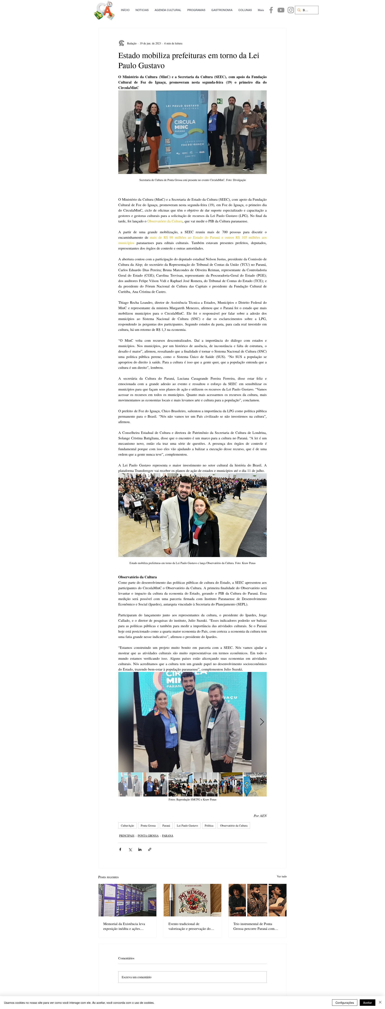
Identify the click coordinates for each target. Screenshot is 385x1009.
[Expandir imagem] (192, 722)
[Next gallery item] (262, 722)
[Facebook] (271, 10)
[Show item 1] (130, 784)
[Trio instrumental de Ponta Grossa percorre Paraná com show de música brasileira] (258, 900)
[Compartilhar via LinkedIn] (140, 849)
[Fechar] (380, 1002)
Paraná (166, 825)
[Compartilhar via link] (150, 849)
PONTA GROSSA (148, 835)
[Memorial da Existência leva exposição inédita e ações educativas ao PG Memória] (127, 900)
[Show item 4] (206, 784)
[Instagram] (291, 10)
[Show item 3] (180, 784)
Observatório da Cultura (233, 825)
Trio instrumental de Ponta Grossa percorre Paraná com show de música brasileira (254, 926)
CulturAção (127, 825)
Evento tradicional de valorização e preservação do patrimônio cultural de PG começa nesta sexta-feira (189, 926)
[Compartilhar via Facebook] (120, 849)
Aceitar (367, 1003)
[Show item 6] (256, 784)
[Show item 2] (155, 784)
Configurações (344, 1003)
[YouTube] (281, 10)
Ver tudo (282, 876)
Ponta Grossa (148, 825)
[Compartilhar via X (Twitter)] (130, 849)
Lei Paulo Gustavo (187, 825)
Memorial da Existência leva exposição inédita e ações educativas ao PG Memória (124, 926)
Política (209, 825)
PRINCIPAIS (126, 835)
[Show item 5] (231, 784)
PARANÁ (167, 835)
